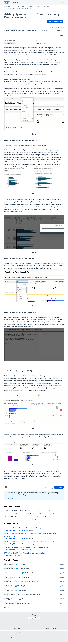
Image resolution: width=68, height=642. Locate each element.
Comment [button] (59, 487)
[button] (56, 35)
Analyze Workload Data (29, 513)
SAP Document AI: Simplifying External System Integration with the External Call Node (30, 542)
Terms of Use (51, 623)
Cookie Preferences (17, 637)
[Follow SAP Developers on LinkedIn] (38, 618)
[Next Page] (35, 519)
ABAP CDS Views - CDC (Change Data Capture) (22, 510)
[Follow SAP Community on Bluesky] (32, 618)
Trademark (17, 633)
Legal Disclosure (51, 628)
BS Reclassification (43, 513)
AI (19, 513)
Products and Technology (20, 6)
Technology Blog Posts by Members (16, 530)
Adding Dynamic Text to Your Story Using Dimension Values (31, 16)
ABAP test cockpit (41, 510)
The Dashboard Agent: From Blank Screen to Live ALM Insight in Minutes (26, 547)
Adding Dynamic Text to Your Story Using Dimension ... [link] (19, 8)
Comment (11, 498)
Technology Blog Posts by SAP (42, 6)
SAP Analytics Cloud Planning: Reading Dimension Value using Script (25, 553)
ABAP (6, 510)
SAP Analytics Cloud (10, 43)
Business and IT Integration (11, 516)
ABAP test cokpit (52, 510)
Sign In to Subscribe (55, 21)
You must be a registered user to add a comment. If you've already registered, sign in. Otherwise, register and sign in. (33, 494)
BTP (52, 513)
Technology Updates (41, 43)
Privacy (17, 623)
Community (14, 2)
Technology (31, 6)
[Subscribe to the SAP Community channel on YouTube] (35, 618)
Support (51, 633)
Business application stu (28, 516)
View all (6, 607)
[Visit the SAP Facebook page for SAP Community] (29, 618)
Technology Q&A (10, 555)
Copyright (17, 628)
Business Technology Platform (44, 516)
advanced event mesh (10, 513)
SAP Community (8, 6)
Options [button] (48, 24)
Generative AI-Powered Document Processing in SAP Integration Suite (25, 528)
